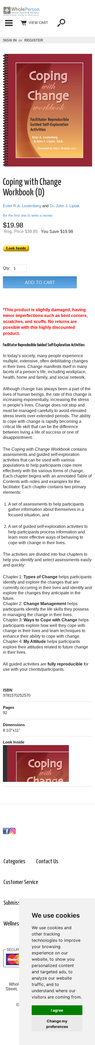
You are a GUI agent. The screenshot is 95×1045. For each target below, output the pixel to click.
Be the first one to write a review (27, 215)
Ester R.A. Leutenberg (22, 206)
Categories (9, 23)
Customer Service (20, 882)
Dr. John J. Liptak (65, 206)
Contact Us (47, 862)
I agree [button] (57, 1010)
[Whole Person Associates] (21, 14)
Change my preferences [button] (57, 1024)
